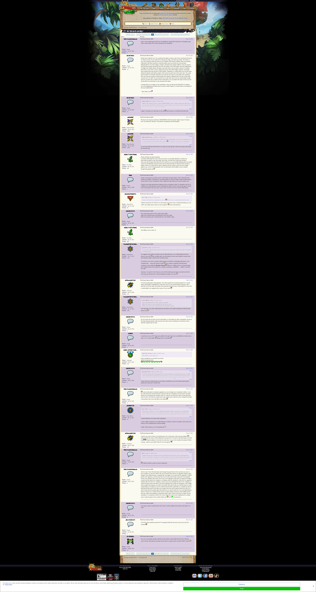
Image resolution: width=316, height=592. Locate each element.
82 (172, 34)
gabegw (130, 334)
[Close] (313, 586)
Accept (242, 588)
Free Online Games (125, 566)
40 (158, 34)
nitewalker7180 (130, 280)
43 (167, 34)
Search (146, 23)
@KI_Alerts (184, 18)
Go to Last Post (185, 34)
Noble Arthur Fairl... (130, 350)
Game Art (152, 571)
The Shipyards (143, 27)
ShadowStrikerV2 (130, 194)
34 (140, 34)
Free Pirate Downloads (205, 567)
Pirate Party (178, 570)
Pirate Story (153, 567)
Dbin (130, 175)
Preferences (242, 584)
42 (164, 34)
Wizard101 (192, 0)
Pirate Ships (152, 570)
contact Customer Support (166, 14)
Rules (172, 23)
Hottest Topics (164, 23)
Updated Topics (154, 23)
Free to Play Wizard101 (125, 567)
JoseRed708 (130, 406)
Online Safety (178, 567)
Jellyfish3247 (130, 520)
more (190, 100)
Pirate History (205, 569)
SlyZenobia (130, 537)
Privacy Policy (8, 584)
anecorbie (130, 117)
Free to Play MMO (153, 566)
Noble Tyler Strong (130, 155)
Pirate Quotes (205, 571)
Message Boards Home (130, 27)
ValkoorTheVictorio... (130, 244)
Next (178, 34)
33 (137, 34)
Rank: (124, 49)
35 (143, 34)
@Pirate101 (165, 18)
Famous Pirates (206, 570)
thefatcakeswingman (130, 39)
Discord (164, 13)
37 (149, 34)
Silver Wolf (130, 56)
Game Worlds (152, 569)
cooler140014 (130, 211)
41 (161, 34)
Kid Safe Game (178, 566)
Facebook (171, 18)
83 (175, 34)
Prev (128, 34)
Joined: (124, 51)
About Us (125, 569)
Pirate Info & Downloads (205, 566)
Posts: (124, 52)
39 (155, 34)
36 (146, 34)
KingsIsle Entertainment (182, 0)
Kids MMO (178, 569)
